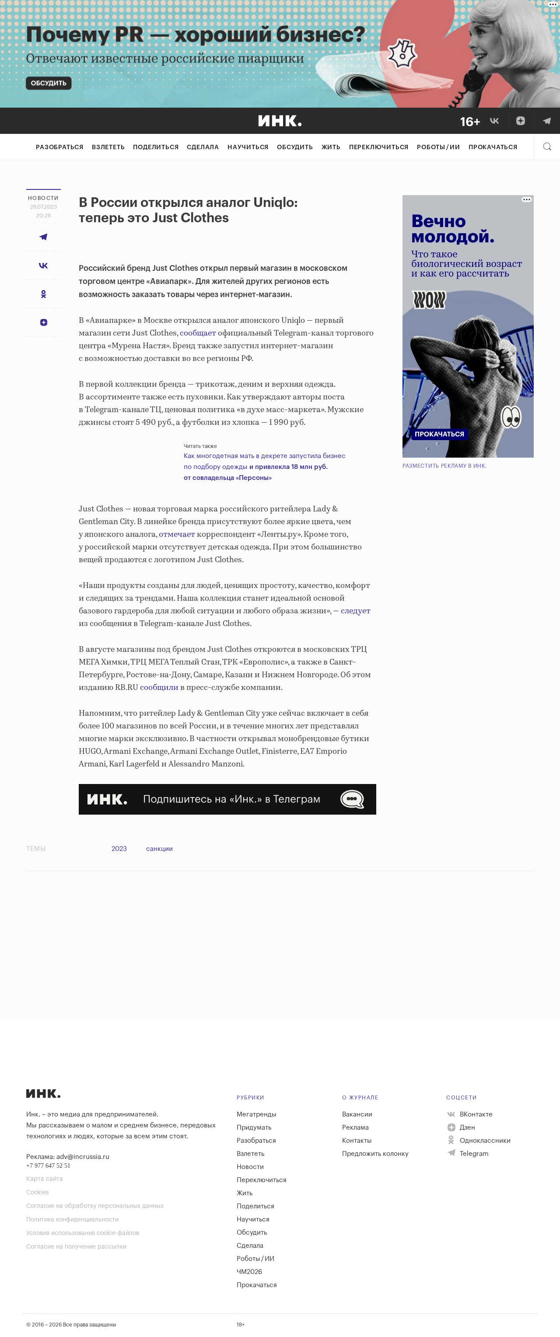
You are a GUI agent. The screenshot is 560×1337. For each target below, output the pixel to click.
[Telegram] (547, 121)
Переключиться (379, 147)
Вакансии (357, 1114)
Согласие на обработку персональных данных (95, 1206)
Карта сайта (44, 1179)
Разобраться (60, 147)
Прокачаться (493, 147)
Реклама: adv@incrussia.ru (67, 1157)
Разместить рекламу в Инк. (444, 466)
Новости (250, 1167)
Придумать (254, 1127)
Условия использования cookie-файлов (82, 1233)
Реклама (355, 1127)
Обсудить (295, 147)
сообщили (159, 687)
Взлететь (108, 147)
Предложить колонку (375, 1154)
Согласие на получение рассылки (76, 1247)
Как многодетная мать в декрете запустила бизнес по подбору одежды (265, 467)
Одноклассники (484, 1141)
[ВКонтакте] (494, 121)
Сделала (203, 147)
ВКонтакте (475, 1114)
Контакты (357, 1141)
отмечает (177, 534)
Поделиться (155, 147)
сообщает (198, 333)
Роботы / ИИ (438, 147)
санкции (159, 849)
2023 (119, 849)
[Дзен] (521, 121)
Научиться (248, 147)
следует (356, 611)
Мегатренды (256, 1114)
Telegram (473, 1154)
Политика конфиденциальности (72, 1220)
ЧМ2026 (249, 1272)
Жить (331, 147)
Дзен (466, 1127)
